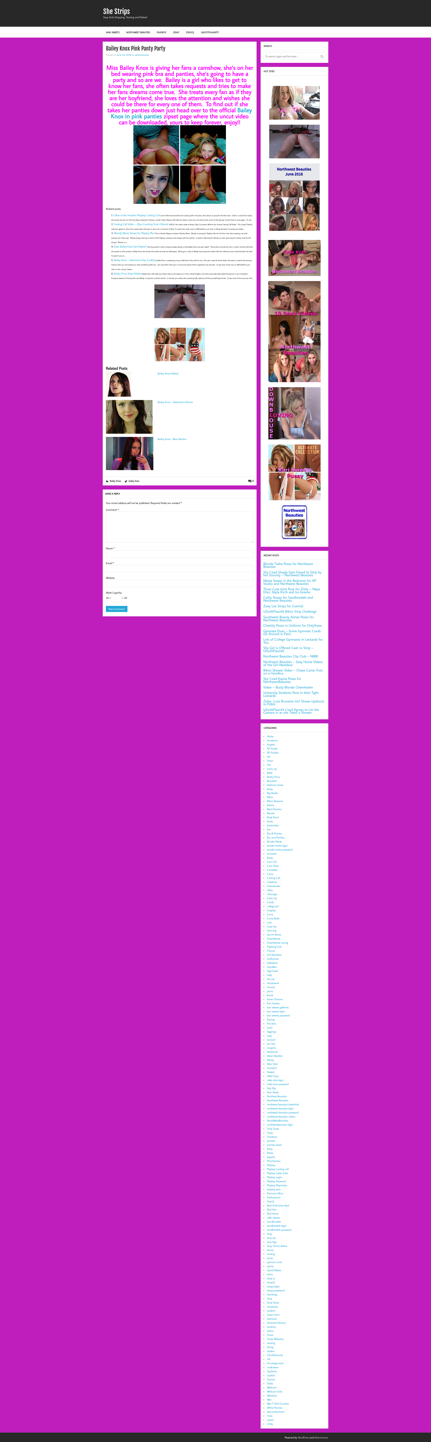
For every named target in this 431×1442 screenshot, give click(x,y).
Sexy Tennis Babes (277, 1246)
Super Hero (273, 1314)
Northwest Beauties (138, 32)
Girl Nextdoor (274, 954)
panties (271, 1140)
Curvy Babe (273, 918)
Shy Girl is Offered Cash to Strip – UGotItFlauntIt (288, 649)
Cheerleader (273, 886)
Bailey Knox (115, 480)
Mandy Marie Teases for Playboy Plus (134, 233)
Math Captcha (114, 592)
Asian (270, 760)
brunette (271, 853)
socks (270, 1258)
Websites (272, 1395)
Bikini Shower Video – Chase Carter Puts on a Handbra (293, 672)
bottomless (273, 825)
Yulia (269, 1415)
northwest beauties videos (281, 1116)
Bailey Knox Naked (168, 373)
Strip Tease (273, 1302)
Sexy (269, 1233)
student (271, 1310)
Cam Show (273, 865)
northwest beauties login (280, 1108)
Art (268, 756)
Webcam (272, 1387)
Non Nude (273, 1092)
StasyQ (190, 32)
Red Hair (272, 1209)
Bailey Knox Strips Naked (128, 273)
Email (110, 563)
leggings (271, 1031)
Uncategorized (275, 1363)
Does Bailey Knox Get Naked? (130, 246)
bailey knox (134, 480)
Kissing (271, 1019)
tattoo (270, 1330)
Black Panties (274, 809)
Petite (270, 1153)
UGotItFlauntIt (210, 32)
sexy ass (271, 1237)
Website (110, 577)
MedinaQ (272, 1051)
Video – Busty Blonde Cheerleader (288, 687)
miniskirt (272, 1068)
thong (270, 1347)
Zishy (176, 32)
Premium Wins (275, 1193)
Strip (269, 1298)
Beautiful (272, 781)
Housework (273, 983)
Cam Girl (272, 861)
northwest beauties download (283, 1104)
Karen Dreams (275, 999)
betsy (270, 789)
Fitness (271, 950)
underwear (273, 1367)
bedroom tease (275, 785)
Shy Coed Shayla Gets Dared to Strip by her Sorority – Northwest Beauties (292, 573)
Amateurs (272, 740)
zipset (270, 1419)
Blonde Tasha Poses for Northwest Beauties (288, 565)
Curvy (270, 914)
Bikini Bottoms (275, 801)
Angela (271, 744)
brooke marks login (277, 845)
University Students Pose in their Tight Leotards (291, 694)
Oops (270, 1132)
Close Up (272, 898)
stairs (270, 1274)
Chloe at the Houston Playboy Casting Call (136, 215)
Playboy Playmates (277, 1185)
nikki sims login (275, 1080)
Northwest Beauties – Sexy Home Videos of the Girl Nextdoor (293, 663)
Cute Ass (272, 926)
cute (269, 922)
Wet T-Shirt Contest (278, 1403)
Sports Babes (274, 1270)
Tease (270, 1335)
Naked (270, 1072)
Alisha (270, 736)
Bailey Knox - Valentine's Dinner (175, 402)
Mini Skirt (272, 1064)
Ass (269, 764)
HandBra (272, 967)
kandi (270, 995)
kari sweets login (276, 1011)
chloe (270, 890)
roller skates (273, 1217)
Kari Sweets (113, 32)
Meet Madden (275, 1055)
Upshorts (272, 1371)
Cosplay (271, 910)
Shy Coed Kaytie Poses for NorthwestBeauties (282, 680)
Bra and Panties (275, 837)
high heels (272, 971)
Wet (269, 1399)
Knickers (271, 1023)
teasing (271, 1343)
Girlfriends (272, 958)
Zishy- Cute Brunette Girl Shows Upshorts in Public (293, 703)
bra (269, 829)
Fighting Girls (274, 946)
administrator (142, 54)
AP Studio (272, 748)
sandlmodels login (277, 1225)
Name (110, 548)
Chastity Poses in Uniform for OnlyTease (292, 625)
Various (271, 1379)
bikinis (270, 805)
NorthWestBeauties (277, 1120)
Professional (273, 1197)
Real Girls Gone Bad (278, 1205)
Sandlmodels (274, 1221)
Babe (270, 772)
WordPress (303, 1437)
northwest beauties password (283, 1112)
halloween (272, 962)
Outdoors (272, 1136)
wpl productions (275, 1411)
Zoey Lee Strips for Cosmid (283, 606)
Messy (270, 1060)
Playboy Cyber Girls (277, 1173)
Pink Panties (273, 1161)
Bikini (270, 797)
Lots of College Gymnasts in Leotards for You (293, 641)
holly (269, 975)
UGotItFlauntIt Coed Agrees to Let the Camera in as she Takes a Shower (291, 711)
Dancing (271, 930)
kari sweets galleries (278, 1007)
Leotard (271, 1039)
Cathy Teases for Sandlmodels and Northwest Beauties (288, 599)
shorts (270, 1250)
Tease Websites (275, 1339)
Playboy (161, 32)
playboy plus (273, 1189)
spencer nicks (274, 1262)
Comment (112, 509)
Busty (270, 857)
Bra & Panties (274, 833)
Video (270, 1383)
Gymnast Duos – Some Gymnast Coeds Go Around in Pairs (292, 632)
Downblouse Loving (277, 942)
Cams (270, 874)
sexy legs (272, 1242)
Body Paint (273, 817)
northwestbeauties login (280, 1124)
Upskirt (271, 1375)
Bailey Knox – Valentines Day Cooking (135, 260)
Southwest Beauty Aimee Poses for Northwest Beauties (288, 618)
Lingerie (271, 1047)
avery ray (272, 768)
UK (268, 1359)
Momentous (321, 1437)
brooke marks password (279, 849)
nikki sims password (278, 1084)
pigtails (271, 1157)
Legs (269, 1035)
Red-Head (272, 1213)
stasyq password (276, 1290)
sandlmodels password (279, 1229)
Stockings (272, 1294)
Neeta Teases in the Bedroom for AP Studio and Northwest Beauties (289, 582)
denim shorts (274, 934)
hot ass (271, 979)
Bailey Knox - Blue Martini (172, 439)
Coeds (270, 902)
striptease (272, 1306)
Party (270, 1148)
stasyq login (273, 1286)
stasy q (270, 1278)
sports (270, 1266)
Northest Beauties (277, 1096)
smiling (271, 1254)
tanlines (271, 1326)
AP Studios (273, 752)
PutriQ (270, 1201)
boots (270, 821)
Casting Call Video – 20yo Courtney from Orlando (141, 224)
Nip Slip (271, 1088)
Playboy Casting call (278, 1169)
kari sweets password (278, 1015)
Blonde (271, 813)
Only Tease (273, 1128)
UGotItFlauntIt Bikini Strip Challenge (290, 611)
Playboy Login (274, 1177)
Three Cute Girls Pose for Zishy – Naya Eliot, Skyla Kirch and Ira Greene (291, 590)
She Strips (116, 11)
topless (271, 1351)
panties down (274, 1144)
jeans (270, 991)
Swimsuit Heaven (276, 1322)
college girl (273, 906)
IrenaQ (271, 987)
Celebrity (272, 882)
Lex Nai (271, 1043)
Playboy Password (276, 1181)
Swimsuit (272, 1318)
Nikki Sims (273, 1076)
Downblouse (273, 938)
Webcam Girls (274, 1391)
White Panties (274, 1407)
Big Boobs (272, 793)
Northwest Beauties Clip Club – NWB (290, 656)
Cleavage (272, 894)
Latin (270, 1027)
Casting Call (273, 878)
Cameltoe (272, 869)
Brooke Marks (274, 841)
